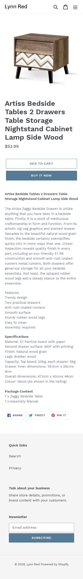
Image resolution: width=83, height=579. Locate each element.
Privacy (15, 468)
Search (15, 456)
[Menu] (75, 7)
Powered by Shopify (55, 564)
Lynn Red (33, 564)
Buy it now (41, 175)
